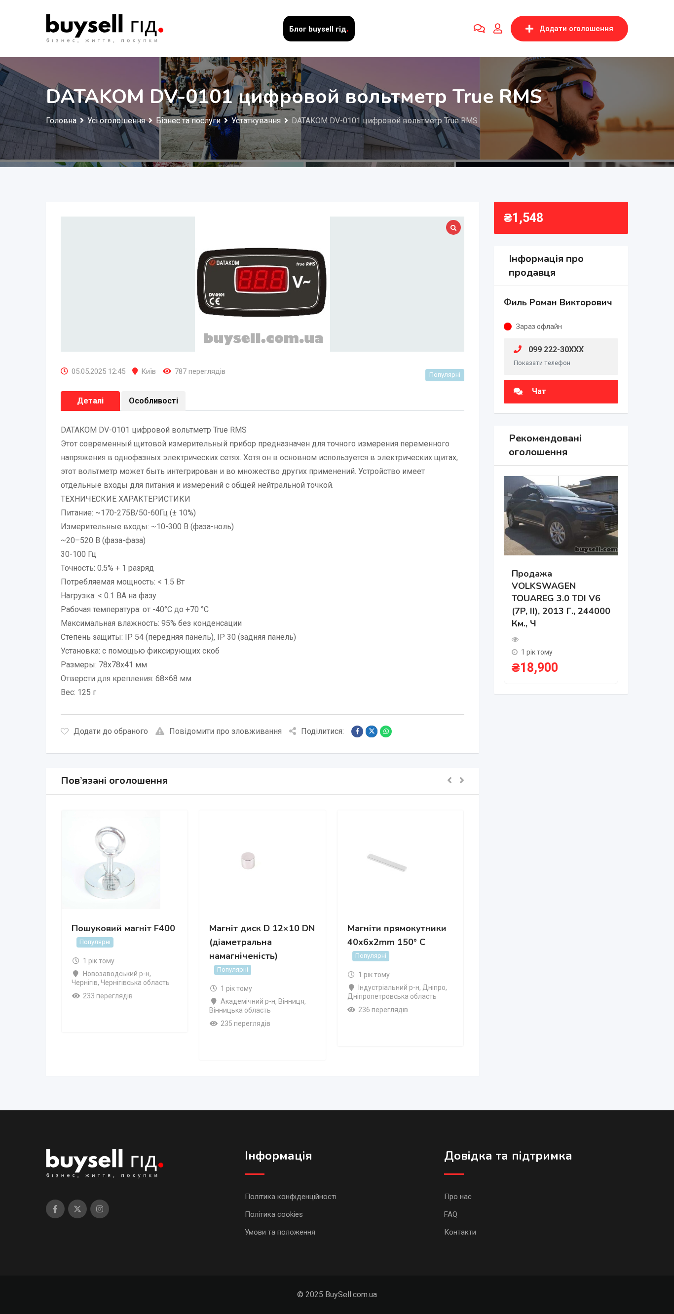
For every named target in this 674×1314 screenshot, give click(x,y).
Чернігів (85, 982)
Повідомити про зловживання (225, 731)
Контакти (460, 1232)
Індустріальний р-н (388, 987)
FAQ (450, 1214)
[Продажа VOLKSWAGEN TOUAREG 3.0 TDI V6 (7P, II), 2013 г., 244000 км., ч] (561, 515)
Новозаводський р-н (116, 974)
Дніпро (434, 987)
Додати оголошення (576, 28)
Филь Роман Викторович (558, 302)
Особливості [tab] (153, 400)
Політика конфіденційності (291, 1196)
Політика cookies (274, 1214)
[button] (449, 781)
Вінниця (291, 1001)
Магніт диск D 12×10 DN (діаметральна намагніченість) (262, 942)
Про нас (458, 1196)
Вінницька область (240, 1010)
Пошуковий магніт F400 (123, 928)
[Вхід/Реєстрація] (497, 29)
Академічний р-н (248, 1001)
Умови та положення (280, 1232)
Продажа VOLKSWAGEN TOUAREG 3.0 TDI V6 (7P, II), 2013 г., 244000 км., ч (561, 598)
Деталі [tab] (90, 400)
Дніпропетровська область (392, 996)
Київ (148, 371)
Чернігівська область (135, 982)
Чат (538, 391)
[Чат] (479, 29)
